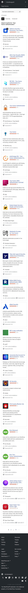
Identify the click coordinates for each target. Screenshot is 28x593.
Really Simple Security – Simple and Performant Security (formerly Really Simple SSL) (17, 206)
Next (19, 529)
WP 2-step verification (16, 330)
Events (16, 551)
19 (15, 529)
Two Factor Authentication (17, 105)
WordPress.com (6, 560)
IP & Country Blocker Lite (17, 404)
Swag (17, 556)
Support (3, 551)
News (2, 539)
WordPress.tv (5, 556)
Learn (2, 549)
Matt (3, 563)
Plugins (16, 542)
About (2, 537)
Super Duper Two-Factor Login (15, 505)
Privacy (3, 544)
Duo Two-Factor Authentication (16, 455)
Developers (4, 554)
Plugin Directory (5, 6)
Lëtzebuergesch (9, 574)
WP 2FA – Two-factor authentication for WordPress (16, 82)
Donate (17, 554)
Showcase (17, 537)
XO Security (13, 381)
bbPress (4, 565)
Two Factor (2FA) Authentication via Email (16, 181)
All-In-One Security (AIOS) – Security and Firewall (17, 55)
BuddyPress (5, 568)
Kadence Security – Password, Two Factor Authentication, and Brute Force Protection (17, 29)
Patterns (17, 544)
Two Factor (13, 132)
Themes (17, 539)
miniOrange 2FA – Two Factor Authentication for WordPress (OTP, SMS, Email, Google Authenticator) (17, 157)
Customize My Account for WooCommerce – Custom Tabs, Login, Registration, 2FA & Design (17, 356)
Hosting (3, 542)
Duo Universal (14, 430)
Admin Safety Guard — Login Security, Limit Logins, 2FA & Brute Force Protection (17, 481)
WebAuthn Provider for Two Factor (15, 232)
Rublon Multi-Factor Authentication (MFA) (16, 281)
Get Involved (18, 549)
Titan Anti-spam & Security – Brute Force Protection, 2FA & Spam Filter (17, 255)
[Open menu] (26, 2)
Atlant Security (14, 304)
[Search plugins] (19, 11)
